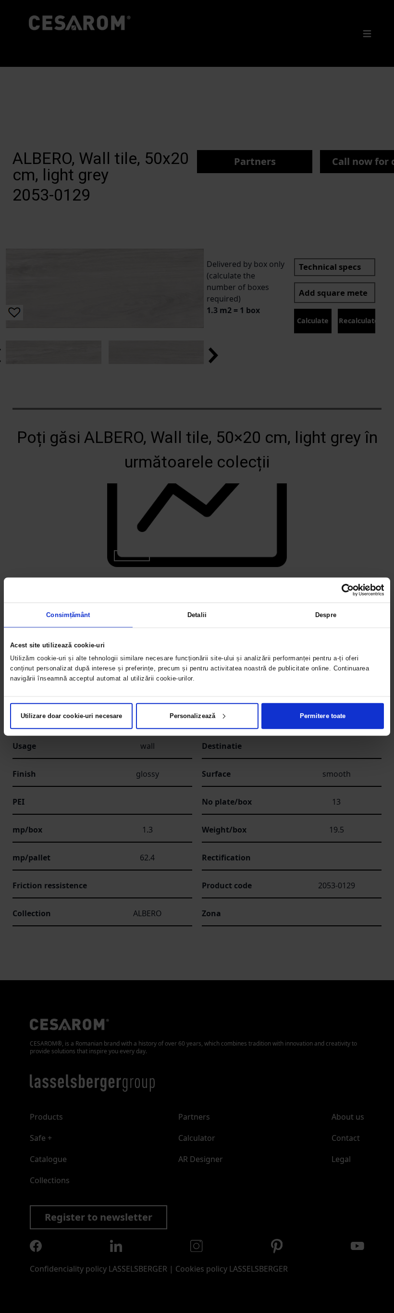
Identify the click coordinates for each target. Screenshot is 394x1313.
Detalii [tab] (197, 615)
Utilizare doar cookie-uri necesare (71, 715)
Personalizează (192, 715)
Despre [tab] (325, 615)
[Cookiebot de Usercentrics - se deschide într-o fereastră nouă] (342, 590)
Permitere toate (323, 715)
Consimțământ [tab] (68, 615)
